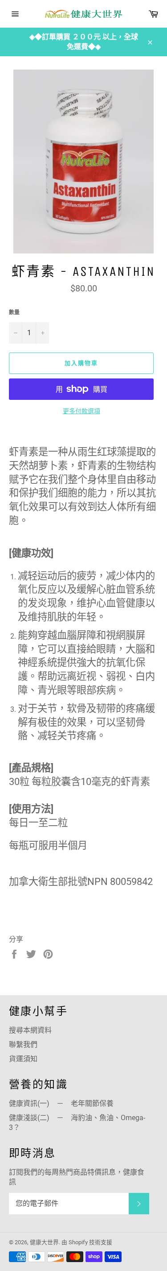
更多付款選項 (81, 411)
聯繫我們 (23, 1044)
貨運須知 (23, 1059)
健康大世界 (44, 1242)
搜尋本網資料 (30, 1030)
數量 (14, 312)
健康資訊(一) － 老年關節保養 (61, 1103)
